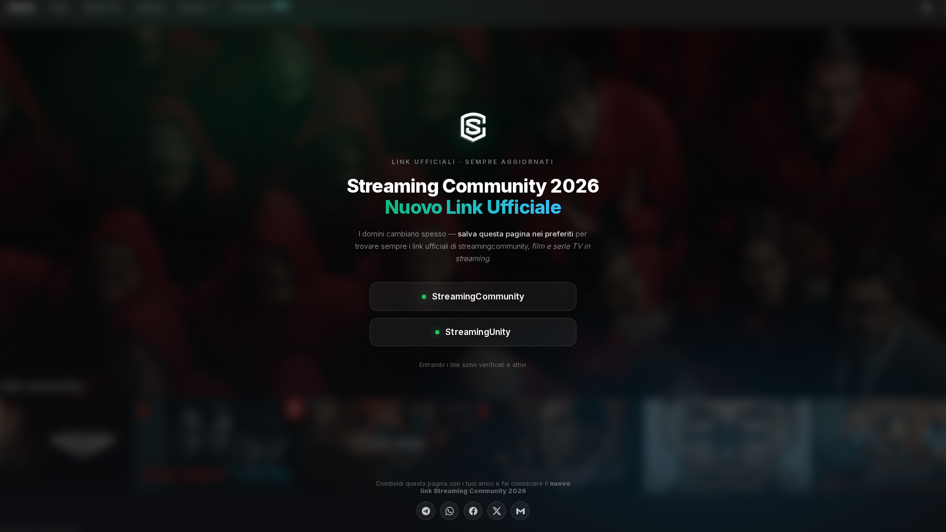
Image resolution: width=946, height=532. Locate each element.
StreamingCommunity (478, 296)
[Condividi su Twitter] (496, 510)
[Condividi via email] (520, 510)
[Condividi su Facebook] (473, 510)
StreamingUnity (477, 332)
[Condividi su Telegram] (425, 510)
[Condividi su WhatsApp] (449, 510)
